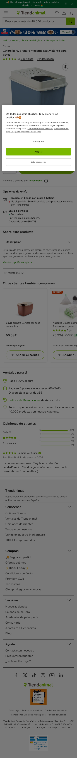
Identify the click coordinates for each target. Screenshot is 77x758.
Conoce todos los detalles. (40, 128)
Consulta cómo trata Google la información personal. (37, 130)
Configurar (38, 141)
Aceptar (38, 151)
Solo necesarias (39, 162)
